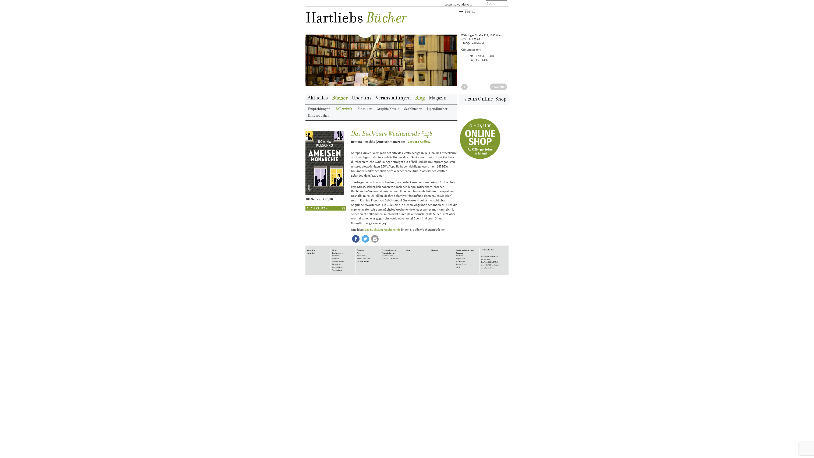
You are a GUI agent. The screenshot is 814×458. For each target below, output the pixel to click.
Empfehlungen (319, 109)
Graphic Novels (388, 109)
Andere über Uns (363, 258)
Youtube (459, 255)
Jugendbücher (437, 109)
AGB (458, 267)
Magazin (437, 98)
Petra (469, 11)
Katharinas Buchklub (390, 258)
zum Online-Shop (486, 99)
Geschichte (361, 255)
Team (359, 253)
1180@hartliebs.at (472, 43)
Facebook (460, 253)
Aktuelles (318, 98)
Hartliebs (334, 19)
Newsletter (311, 253)
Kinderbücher (318, 116)
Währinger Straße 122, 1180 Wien (481, 35)
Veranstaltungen (393, 98)
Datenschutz (461, 261)
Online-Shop (461, 264)
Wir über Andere (363, 261)
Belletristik (344, 109)
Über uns (361, 98)
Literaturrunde (387, 255)
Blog (420, 98)
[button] (356, 239)
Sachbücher (413, 109)
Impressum (460, 258)
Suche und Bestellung (465, 250)
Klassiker (364, 109)
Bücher (386, 19)
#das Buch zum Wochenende (381, 230)
